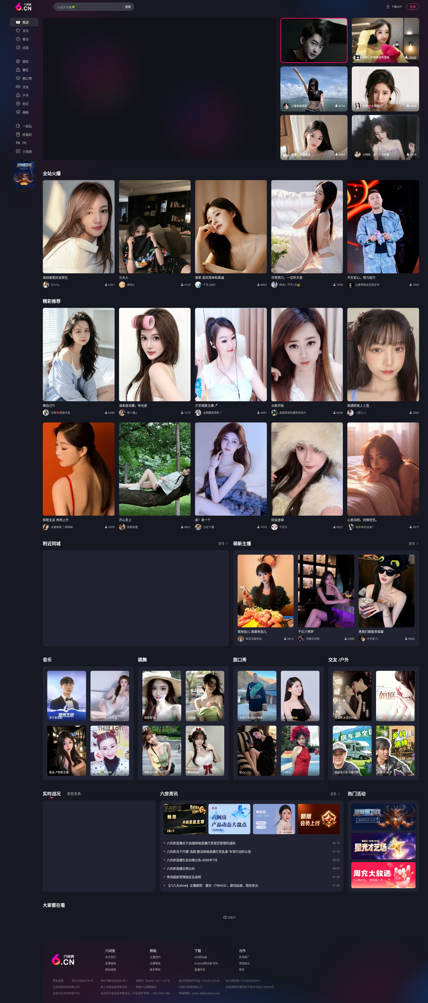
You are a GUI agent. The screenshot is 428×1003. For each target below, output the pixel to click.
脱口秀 (240, 659)
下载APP (396, 6)
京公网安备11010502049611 (243, 980)
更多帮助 (155, 969)
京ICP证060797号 (82, 980)
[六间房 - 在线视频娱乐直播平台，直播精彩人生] (23, 6)
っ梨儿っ (360, 412)
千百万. (283, 527)
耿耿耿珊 (132, 527)
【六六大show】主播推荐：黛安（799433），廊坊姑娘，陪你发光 (212, 885)
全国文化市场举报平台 (66, 993)
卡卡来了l (372, 639)
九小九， (56, 284)
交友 (332, 659)
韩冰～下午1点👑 (289, 284)
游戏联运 (244, 963)
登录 (413, 6)
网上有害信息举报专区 (114, 987)
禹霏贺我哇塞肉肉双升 (292, 412)
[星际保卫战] (383, 817)
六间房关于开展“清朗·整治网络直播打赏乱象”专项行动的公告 (209, 851)
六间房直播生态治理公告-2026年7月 (192, 860)
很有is (130, 284)
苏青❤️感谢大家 (60, 412)
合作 (242, 950)
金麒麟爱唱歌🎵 (212, 412)
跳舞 (142, 659)
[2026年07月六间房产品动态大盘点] (229, 819)
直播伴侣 (199, 969)
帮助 (153, 950)
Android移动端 (203, 963)
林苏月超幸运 (254, 639)
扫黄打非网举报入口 (191, 987)
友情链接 (110, 963)
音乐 (47, 659)
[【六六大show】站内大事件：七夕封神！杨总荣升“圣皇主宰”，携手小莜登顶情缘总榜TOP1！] (185, 819)
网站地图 (110, 969)
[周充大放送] (383, 875)
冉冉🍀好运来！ (365, 527)
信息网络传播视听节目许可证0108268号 (250, 987)
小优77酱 (208, 527)
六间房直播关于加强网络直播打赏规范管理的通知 (201, 843)
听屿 (215, 963)
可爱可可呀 (312, 639)
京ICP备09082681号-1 (114, 980)
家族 (241, 969)
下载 (197, 950)
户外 (344, 659)
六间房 (110, 950)
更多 (221, 543)
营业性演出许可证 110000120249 (199, 980)
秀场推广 (244, 957)
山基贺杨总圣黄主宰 (367, 284)
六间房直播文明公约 (181, 868)
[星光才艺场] (383, 846)
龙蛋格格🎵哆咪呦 (62, 527)
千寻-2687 (209, 284)
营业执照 (58, 980)
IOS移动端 (200, 957)
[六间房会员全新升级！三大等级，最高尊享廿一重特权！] (319, 819)
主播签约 (155, 957)
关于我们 (110, 957)
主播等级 (155, 963)
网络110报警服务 (146, 987)
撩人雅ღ (132, 412)
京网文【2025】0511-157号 (153, 980)
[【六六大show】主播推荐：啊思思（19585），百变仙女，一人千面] (274, 819)
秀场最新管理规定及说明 (184, 877)
